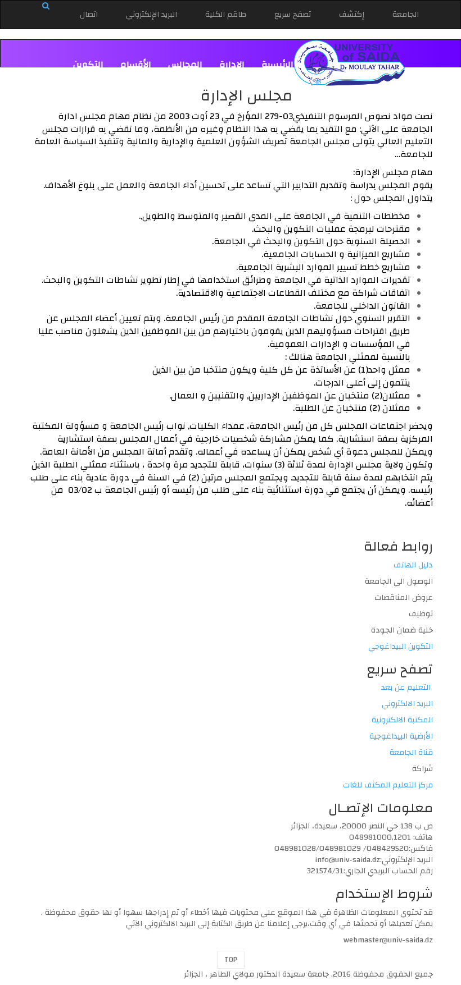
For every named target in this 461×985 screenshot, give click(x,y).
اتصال (89, 14)
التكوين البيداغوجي (400, 646)
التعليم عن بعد (407, 687)
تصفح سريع (292, 14)
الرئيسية (277, 64)
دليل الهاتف (413, 565)
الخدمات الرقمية (173, 75)
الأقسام (135, 64)
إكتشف (351, 14)
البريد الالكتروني (407, 704)
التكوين (88, 64)
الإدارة (232, 64)
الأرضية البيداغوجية (401, 736)
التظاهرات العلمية (257, 75)
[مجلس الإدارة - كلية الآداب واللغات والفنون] (349, 63)
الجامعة (405, 14)
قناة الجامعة (411, 752)
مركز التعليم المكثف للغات (388, 785)
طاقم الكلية (225, 14)
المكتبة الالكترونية (402, 720)
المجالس (185, 64)
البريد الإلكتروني (151, 14)
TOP (230, 959)
